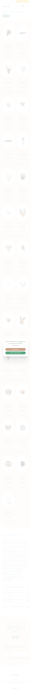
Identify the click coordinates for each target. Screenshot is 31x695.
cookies (21, 341)
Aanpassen (15, 349)
